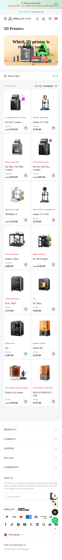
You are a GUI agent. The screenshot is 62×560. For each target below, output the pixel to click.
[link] (31, 50)
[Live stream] (56, 19)
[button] (50, 86)
